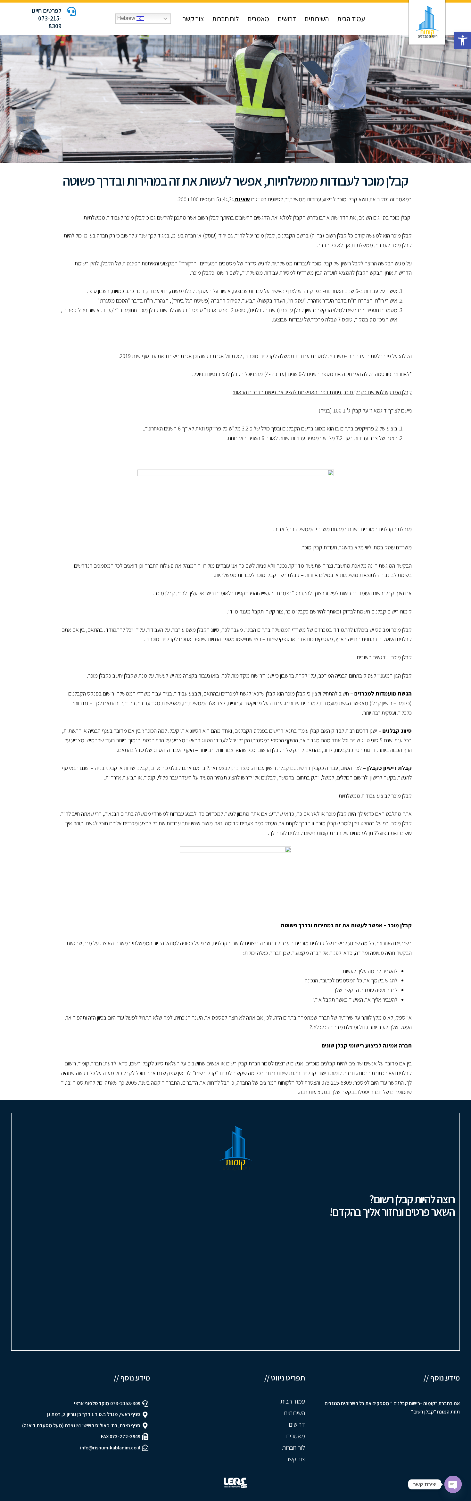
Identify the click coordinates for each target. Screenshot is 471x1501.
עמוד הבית (351, 18)
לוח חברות (225, 18)
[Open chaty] (453, 1484)
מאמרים (258, 18)
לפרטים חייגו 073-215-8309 (47, 18)
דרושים (286, 18)
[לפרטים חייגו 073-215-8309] (71, 11)
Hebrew (126, 18)
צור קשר (192, 18)
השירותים (316, 18)
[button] (462, 40)
